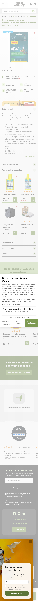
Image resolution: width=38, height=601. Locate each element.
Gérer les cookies (19, 323)
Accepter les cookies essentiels (6, 322)
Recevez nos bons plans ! (13, 569)
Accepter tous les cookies (32, 323)
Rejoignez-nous (16, 593)
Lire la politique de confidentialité (11, 304)
